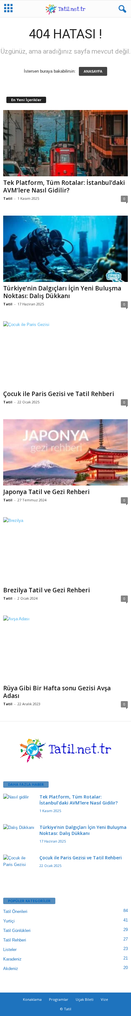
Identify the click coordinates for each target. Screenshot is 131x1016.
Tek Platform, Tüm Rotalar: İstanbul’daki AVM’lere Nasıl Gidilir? (64, 186)
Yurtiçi (9, 921)
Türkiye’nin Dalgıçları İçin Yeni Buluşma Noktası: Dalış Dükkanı (62, 292)
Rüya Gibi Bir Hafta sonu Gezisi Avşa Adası (57, 692)
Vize (104, 999)
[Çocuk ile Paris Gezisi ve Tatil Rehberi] (65, 354)
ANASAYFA (93, 71)
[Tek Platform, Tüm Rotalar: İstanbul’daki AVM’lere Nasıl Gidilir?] (65, 143)
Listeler (10, 949)
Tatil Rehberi (14, 940)
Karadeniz (12, 959)
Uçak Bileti (84, 999)
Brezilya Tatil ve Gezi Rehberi (46, 590)
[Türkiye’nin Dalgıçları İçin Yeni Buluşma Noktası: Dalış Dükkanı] (65, 249)
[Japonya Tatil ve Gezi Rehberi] (65, 452)
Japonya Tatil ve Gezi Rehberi (46, 492)
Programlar (58, 999)
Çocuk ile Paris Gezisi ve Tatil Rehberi (58, 394)
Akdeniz (10, 968)
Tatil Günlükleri (17, 930)
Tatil (7, 198)
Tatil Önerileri (15, 911)
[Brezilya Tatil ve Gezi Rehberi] (65, 550)
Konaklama (32, 999)
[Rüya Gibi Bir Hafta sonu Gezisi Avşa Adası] (65, 648)
